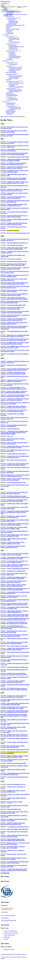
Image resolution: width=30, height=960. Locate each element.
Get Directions (4, 912)
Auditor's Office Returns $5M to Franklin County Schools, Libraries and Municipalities (14, 248)
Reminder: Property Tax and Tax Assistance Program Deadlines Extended (15, 756)
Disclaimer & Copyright (6, 954)
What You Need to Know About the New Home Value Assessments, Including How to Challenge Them (14, 716)
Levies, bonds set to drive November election (18, 156)
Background (12, 53)
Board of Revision (10, 74)
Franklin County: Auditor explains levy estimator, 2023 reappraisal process (13, 516)
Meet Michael (9, 14)
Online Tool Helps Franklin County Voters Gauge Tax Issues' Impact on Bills (14, 836)
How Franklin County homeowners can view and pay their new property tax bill (15, 347)
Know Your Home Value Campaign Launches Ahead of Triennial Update (12, 746)
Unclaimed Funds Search (15, 107)
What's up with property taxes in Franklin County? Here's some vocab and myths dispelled (14, 154)
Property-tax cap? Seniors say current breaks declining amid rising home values (15, 315)
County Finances (10, 104)
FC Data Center (10, 16)
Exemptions (12, 85)
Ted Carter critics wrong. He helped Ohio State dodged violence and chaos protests (14, 294)
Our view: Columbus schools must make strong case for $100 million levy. (14, 425)
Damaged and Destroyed (15, 70)
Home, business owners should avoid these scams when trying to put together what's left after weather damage (14, 328)
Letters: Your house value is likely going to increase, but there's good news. (14, 443)
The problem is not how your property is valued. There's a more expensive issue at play (14, 410)
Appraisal (8, 65)
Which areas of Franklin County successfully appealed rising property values (15, 287)
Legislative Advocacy (11, 23)
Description (12, 52)
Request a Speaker (13, 21)
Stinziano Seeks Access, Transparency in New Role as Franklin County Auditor (15, 843)
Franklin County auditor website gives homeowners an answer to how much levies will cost (13, 407)
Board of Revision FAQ (14, 77)
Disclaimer (8, 31)
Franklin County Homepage (10, 931)
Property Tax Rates (10, 94)
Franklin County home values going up (16, 453)
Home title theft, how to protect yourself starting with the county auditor (14, 631)
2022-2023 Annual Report (16, 482)
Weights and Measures (11, 51)
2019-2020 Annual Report (16, 763)
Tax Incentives (12, 71)
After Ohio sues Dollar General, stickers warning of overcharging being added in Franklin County (15, 496)
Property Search (10, 62)
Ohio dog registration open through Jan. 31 (17, 242)
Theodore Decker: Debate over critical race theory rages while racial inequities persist (14, 611)
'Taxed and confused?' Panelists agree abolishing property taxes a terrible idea (13, 197)
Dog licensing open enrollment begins (16, 571)
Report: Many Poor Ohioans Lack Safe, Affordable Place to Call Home (14, 858)
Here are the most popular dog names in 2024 (18, 233)
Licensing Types (10, 43)
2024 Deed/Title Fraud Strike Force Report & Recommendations (14, 302)
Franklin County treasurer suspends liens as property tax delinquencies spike (15, 276)
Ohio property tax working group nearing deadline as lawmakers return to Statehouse (14, 167)
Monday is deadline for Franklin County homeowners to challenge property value (14, 205)
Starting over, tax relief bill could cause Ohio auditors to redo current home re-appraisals (15, 399)
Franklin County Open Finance (11, 933)
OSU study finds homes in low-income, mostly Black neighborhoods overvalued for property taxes (15, 619)
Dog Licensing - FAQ (14, 38)
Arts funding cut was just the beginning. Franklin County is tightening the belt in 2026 (14, 163)
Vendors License (13, 47)
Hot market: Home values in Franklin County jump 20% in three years (13, 727)
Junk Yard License (13, 49)
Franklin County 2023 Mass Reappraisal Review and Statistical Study (14, 223)
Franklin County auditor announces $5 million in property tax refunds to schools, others (13, 578)
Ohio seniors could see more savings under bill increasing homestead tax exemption (14, 635)
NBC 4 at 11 (10, 436)
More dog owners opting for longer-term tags (18, 749)
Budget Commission (11, 111)
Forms (10, 40)
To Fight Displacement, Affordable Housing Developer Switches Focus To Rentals (14, 862)
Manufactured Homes (11, 72)
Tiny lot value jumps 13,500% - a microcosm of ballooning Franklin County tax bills (15, 268)
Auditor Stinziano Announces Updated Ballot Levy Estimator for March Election (15, 774)
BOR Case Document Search (16, 75)
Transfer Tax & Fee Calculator (16, 86)
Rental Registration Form (15, 91)
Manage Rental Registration (15, 90)
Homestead (9, 97)
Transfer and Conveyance (12, 81)
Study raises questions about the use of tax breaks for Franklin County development (14, 216)
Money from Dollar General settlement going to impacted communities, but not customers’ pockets (15, 369)
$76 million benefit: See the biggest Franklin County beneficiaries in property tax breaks (14, 343)
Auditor (6, 116)
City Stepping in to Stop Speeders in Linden (18, 826)
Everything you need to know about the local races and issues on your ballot (15, 403)
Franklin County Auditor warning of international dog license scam (13, 791)
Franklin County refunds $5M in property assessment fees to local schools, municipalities (14, 500)
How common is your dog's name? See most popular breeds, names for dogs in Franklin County (14, 339)
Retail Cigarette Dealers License (16, 46)
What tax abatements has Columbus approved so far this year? (13, 439)
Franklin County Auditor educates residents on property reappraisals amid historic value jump (15, 464)
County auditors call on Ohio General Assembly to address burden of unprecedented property (14, 298)
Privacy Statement (17, 954)
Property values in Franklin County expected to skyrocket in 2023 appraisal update (15, 479)
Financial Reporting (11, 103)
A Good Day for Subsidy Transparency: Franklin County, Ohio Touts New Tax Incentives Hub (14, 623)
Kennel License (13, 45)
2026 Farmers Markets (14, 57)
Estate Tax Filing (10, 112)
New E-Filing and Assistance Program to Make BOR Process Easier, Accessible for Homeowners (14, 689)
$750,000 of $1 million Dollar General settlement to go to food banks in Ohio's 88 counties (13, 373)
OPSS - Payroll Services (9, 935)
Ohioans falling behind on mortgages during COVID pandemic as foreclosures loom (15, 704)
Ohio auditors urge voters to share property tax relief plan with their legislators (14, 171)
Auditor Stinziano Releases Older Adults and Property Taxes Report (15, 535)
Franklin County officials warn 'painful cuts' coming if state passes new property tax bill (15, 190)
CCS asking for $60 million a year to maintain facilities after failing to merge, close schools (13, 388)
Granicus (3, 958)
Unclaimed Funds (10, 106)
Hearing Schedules (13, 78)
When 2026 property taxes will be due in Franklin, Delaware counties (14, 131)
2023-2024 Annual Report (16, 305)
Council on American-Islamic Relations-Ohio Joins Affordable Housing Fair (15, 600)
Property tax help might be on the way (16, 784)
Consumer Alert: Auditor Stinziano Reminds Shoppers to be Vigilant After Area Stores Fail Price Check (15, 512)
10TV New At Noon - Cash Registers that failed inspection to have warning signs (14, 493)
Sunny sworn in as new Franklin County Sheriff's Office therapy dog (14, 279)
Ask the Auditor (10, 12)
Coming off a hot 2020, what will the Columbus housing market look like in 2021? (13, 681)
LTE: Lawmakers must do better (15, 245)
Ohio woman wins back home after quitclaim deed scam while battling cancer (15, 201)
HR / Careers (9, 15)
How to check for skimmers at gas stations (17, 646)
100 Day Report (14, 809)
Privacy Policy (9, 30)
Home (2, 116)
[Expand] (9, 10)
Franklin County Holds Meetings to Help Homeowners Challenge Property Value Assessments (14, 869)
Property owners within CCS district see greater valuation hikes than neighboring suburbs (14, 392)
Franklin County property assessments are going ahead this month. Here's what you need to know (14, 735)
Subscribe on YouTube (10, 949)
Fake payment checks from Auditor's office (17, 667)
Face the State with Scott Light (14, 801)
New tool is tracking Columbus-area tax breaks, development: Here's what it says (14, 581)
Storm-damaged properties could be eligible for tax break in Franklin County (14, 608)
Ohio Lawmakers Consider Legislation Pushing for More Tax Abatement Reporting (13, 585)
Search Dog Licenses (14, 39)
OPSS (7, 27)
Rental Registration (10, 88)
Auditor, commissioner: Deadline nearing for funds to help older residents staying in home (15, 565)
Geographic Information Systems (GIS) (15, 25)
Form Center (9, 26)
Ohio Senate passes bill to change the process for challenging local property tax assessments (15, 558)
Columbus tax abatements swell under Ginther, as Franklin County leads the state (13, 380)
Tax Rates (6, 939)
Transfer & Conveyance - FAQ (16, 82)
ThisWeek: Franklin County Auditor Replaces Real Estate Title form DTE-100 (13, 823)
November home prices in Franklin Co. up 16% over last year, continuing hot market (14, 561)
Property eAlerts (13, 64)
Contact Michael (10, 33)
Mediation (8, 79)
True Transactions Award (15, 56)
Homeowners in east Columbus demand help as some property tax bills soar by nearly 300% (15, 335)
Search (2, 7)
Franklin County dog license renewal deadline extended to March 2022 (13, 546)
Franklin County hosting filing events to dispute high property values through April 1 (14, 319)
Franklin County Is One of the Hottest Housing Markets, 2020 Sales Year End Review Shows (14, 674)
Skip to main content (5, 1)
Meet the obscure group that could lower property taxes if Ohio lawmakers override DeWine (14, 178)
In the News (12, 20)
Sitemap (24, 954)
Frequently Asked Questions (12, 29)
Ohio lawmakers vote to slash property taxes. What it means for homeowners (15, 150)
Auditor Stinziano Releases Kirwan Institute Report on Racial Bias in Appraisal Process (15, 615)
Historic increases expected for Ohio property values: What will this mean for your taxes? (15, 475)
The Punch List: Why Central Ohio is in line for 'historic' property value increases (15, 457)
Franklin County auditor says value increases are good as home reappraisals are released (15, 447)
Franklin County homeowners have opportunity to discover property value (13, 543)
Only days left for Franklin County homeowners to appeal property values (12, 308)
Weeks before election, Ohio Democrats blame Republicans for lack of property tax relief (13, 264)
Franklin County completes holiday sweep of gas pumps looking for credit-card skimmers (15, 649)
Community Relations (11, 18)
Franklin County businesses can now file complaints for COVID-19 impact (14, 596)
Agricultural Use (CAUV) (15, 68)
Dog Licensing (9, 36)
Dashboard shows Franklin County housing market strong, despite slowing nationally (15, 524)
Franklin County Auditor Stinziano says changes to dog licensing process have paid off (14, 696)
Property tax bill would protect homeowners (18, 568)
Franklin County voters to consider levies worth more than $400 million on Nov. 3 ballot (14, 707)
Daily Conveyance (13, 84)
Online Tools (7, 937)
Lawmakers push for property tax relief (17, 261)
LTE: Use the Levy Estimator (14, 259)
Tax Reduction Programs (12, 95)
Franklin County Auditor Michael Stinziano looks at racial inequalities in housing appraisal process (15, 711)
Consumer (5, 34)
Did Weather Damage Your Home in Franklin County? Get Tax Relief (13, 847)
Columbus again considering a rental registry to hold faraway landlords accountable (15, 160)
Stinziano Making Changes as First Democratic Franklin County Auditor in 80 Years (13, 840)
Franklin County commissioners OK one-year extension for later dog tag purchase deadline (15, 589)
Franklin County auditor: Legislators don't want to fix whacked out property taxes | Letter (14, 182)
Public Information (13, 22)
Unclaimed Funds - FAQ (15, 108)
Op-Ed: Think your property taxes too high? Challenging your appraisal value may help (15, 312)
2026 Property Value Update (15, 67)
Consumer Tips (12, 55)
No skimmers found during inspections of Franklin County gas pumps (14, 820)
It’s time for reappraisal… (13, 428)
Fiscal (4, 101)
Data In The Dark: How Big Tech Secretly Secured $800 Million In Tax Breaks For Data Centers (14, 604)
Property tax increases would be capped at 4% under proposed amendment (14, 290)
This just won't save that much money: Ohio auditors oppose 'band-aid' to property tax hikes (15, 395)
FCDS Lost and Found (14, 42)
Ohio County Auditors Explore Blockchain (17, 829)
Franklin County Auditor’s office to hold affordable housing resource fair (14, 323)
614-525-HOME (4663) (10, 915)
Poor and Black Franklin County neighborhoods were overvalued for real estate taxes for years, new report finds (14, 627)
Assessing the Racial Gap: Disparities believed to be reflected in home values (15, 593)
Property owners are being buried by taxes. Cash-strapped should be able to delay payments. (14, 283)
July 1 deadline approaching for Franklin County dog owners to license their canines (14, 643)
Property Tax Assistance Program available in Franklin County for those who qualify (14, 554)
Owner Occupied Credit (11, 99)
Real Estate (6, 60)
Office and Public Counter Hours (14, 11)
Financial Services (10, 110)
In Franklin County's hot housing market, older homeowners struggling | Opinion (14, 528)
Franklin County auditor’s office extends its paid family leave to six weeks (14, 812)
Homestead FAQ (13, 98)
